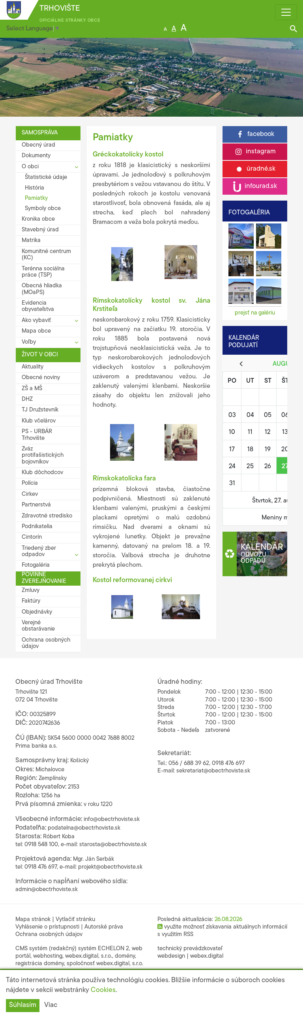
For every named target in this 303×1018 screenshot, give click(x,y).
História (34, 188)
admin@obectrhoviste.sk (46, 890)
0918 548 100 (41, 845)
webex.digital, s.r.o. (88, 956)
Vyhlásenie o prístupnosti (47, 927)
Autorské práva (103, 927)
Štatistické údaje (46, 178)
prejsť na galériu (255, 313)
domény (125, 956)
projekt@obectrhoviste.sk (110, 867)
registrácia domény (39, 964)
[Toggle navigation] (286, 12)
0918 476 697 (228, 764)
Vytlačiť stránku (75, 920)
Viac (50, 1005)
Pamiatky (36, 198)
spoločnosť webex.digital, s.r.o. (105, 964)
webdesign (171, 956)
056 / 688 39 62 (188, 764)
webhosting (47, 956)
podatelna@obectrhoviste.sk (84, 828)
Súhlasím (22, 1005)
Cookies (103, 990)
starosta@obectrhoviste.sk (113, 845)
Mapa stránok (32, 920)
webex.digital (206, 956)
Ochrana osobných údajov (48, 935)
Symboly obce (43, 209)
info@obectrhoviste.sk (112, 820)
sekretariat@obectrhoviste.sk (213, 771)
